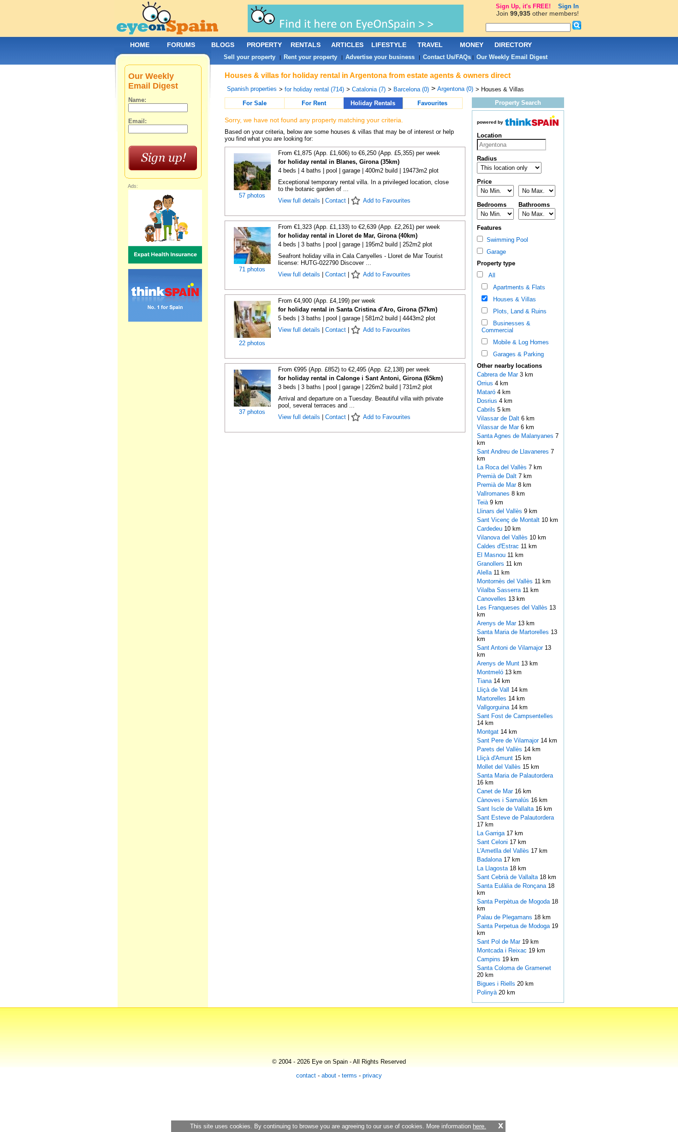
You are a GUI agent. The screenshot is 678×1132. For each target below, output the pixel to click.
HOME (139, 44)
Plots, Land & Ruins (518, 311)
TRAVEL (430, 44)
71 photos (252, 269)
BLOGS (222, 44)
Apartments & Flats (517, 287)
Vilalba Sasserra (500, 590)
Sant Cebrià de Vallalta (508, 877)
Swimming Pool (505, 239)
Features (489, 227)
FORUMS (181, 44)
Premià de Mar (497, 484)
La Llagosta (493, 868)
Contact (335, 200)
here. (479, 1126)
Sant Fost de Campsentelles (515, 716)
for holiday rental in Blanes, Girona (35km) (338, 161)
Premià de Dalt (497, 476)
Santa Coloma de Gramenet (514, 967)
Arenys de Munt (499, 663)
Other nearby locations (509, 365)
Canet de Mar (496, 791)
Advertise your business (380, 57)
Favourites (432, 103)
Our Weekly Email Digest (511, 57)
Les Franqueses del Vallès (513, 607)
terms (349, 1075)
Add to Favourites (386, 200)
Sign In (568, 6)
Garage (494, 251)
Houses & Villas (512, 299)
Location (489, 135)
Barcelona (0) (411, 89)
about (328, 1075)
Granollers (491, 563)
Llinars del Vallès (500, 511)
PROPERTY (264, 44)
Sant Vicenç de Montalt (509, 519)
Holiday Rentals (373, 103)
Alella (485, 572)
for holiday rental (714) (314, 89)
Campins (489, 959)
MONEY (471, 44)
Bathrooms (534, 204)
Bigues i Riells (497, 983)
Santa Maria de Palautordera (515, 775)
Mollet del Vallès (500, 766)
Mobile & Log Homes (519, 342)
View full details (300, 200)
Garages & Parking (516, 354)
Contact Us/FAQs (447, 57)
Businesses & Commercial (506, 327)
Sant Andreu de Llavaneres (514, 451)
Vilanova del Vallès (503, 537)
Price (484, 181)
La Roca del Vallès (503, 467)
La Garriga (491, 833)
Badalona (490, 859)
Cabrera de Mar (498, 374)
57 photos (252, 195)
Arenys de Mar (497, 623)
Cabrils (487, 409)
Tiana (485, 680)
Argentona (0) (455, 88)
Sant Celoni (493, 842)
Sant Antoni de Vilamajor (511, 647)
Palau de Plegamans (505, 917)
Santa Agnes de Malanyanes (516, 435)
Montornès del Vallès (506, 581)
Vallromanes (494, 493)
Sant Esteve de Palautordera (515, 817)
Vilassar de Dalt (499, 418)
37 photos (252, 411)
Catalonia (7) (369, 89)
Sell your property (249, 57)
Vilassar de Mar (499, 427)
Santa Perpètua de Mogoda (514, 901)
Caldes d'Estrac (499, 546)
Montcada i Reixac (503, 950)
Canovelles (492, 598)
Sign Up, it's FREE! (523, 6)
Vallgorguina (494, 707)
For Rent (314, 103)
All (490, 275)
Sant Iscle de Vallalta (506, 808)
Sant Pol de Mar (499, 941)
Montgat (488, 731)
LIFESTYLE (388, 44)
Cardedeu (490, 528)
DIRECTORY (513, 44)
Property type (496, 263)
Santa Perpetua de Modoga (514, 925)
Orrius (486, 383)
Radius (487, 158)
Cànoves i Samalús (504, 800)
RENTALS (306, 44)
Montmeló (491, 672)
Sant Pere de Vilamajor (509, 740)
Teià (483, 502)
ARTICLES (347, 44)
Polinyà (488, 992)
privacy (372, 1075)
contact (306, 1075)
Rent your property (310, 57)
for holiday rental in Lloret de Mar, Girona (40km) (347, 235)
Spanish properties (252, 88)
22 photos (252, 343)
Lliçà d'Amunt (496, 758)
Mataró (487, 392)
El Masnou (492, 554)
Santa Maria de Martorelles (514, 632)
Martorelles (492, 698)
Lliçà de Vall (494, 689)
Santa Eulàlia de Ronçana (512, 885)
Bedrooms (491, 204)
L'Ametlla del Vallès (504, 850)
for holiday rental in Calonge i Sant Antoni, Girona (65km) (360, 378)
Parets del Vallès (500, 749)
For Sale (255, 103)
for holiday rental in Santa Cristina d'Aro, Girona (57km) (357, 309)
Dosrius (488, 400)
